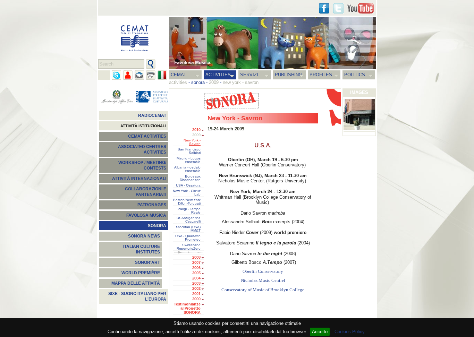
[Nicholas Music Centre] (359, 115)
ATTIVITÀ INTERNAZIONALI (139, 178)
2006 (196, 268)
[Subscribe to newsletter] (139, 75)
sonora (198, 82)
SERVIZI (249, 74)
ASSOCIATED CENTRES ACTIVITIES (142, 149)
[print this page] (150, 75)
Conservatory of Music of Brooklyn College (262, 289)
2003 (196, 283)
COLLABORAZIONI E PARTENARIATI (145, 192)
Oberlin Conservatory (263, 271)
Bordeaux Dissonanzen (190, 178)
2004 (196, 278)
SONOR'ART (147, 262)
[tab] (204, 130)
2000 (196, 299)
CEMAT (178, 74)
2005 (196, 273)
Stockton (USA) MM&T (188, 228)
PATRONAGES (151, 205)
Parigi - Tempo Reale (189, 210)
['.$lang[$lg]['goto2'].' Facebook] (324, 8)
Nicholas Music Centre (262, 280)
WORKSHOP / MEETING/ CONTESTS (142, 165)
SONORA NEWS (144, 236)
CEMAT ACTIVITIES (147, 136)
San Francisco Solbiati (189, 151)
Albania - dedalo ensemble (187, 169)
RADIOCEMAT (152, 115)
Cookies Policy (350, 331)
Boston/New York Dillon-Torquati (187, 201)
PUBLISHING (288, 74)
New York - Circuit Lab (187, 192)
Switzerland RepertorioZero (189, 246)
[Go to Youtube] (360, 8)
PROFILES (321, 74)
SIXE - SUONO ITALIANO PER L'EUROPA (137, 296)
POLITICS (354, 74)
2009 (196, 135)
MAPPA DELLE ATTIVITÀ (135, 283)
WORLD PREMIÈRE (140, 273)
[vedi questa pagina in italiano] (162, 75)
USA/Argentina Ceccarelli (189, 219)
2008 (196, 257)
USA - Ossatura (188, 185)
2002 (196, 288)
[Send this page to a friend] (128, 75)
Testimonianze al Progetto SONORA (187, 308)
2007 (196, 262)
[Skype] (116, 75)
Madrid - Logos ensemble (189, 160)
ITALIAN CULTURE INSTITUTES (141, 249)
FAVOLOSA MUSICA (146, 215)
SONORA (157, 226)
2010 (196, 130)
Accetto (320, 331)
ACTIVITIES (218, 74)
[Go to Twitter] (338, 8)
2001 (196, 294)
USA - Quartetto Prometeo (188, 237)
